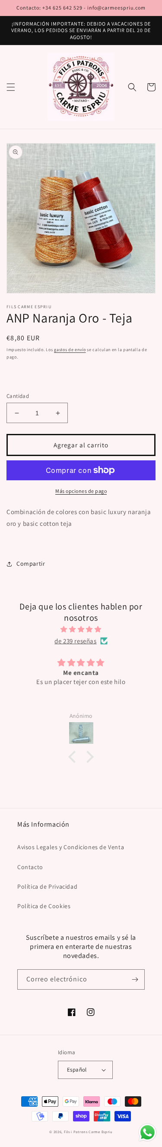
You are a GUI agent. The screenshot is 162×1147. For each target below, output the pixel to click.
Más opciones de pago (81, 491)
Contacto (30, 867)
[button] (10, 87)
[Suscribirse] (134, 979)
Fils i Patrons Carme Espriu (88, 1131)
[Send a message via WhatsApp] (147, 1132)
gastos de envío (70, 349)
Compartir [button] (30, 563)
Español (77, 1069)
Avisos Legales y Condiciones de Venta (70, 847)
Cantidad (17, 396)
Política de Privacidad (47, 886)
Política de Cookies (43, 906)
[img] (81, 629)
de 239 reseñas (75, 641)
